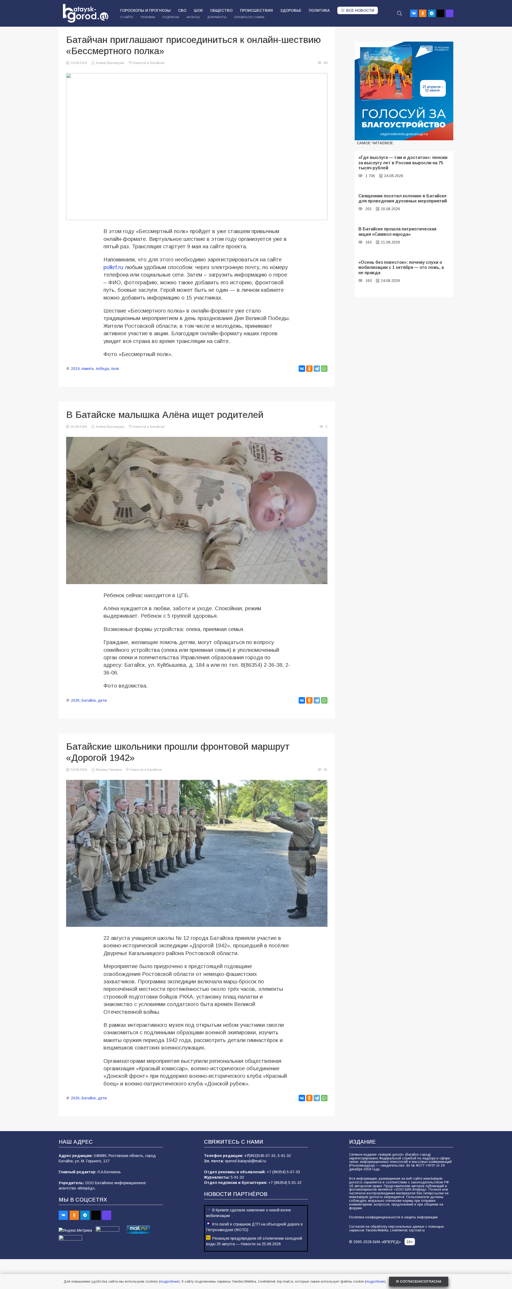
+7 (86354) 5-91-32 (285, 1182)
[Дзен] (440, 13)
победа (102, 368)
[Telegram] (431, 13)
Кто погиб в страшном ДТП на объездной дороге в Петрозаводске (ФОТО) (254, 1227)
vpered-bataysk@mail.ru (245, 1161)
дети (102, 700)
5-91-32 (284, 1156)
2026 (75, 700)
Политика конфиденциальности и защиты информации (393, 1217)
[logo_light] (85, 13)
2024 (75, 368)
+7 (246, 1156)
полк (115, 368)
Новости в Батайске (149, 63)
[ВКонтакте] (302, 368)
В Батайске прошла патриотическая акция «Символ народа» (397, 231)
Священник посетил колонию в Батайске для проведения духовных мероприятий (402, 198)
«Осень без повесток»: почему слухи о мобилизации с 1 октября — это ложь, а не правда (401, 267)
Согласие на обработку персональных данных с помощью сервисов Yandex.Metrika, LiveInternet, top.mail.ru (396, 1228)
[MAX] (449, 13)
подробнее (169, 1281)
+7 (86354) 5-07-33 (283, 1172)
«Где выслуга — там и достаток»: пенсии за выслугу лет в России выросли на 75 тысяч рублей (402, 162)
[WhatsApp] (324, 368)
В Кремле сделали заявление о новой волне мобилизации (248, 1213)
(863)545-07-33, (263, 1156)
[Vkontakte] (414, 13)
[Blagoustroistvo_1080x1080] (404, 91)
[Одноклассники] (309, 368)
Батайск (89, 700)
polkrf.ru (113, 267)
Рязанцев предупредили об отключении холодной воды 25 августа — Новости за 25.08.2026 (254, 1241)
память (88, 368)
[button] (399, 13)
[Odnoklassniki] (422, 13)
